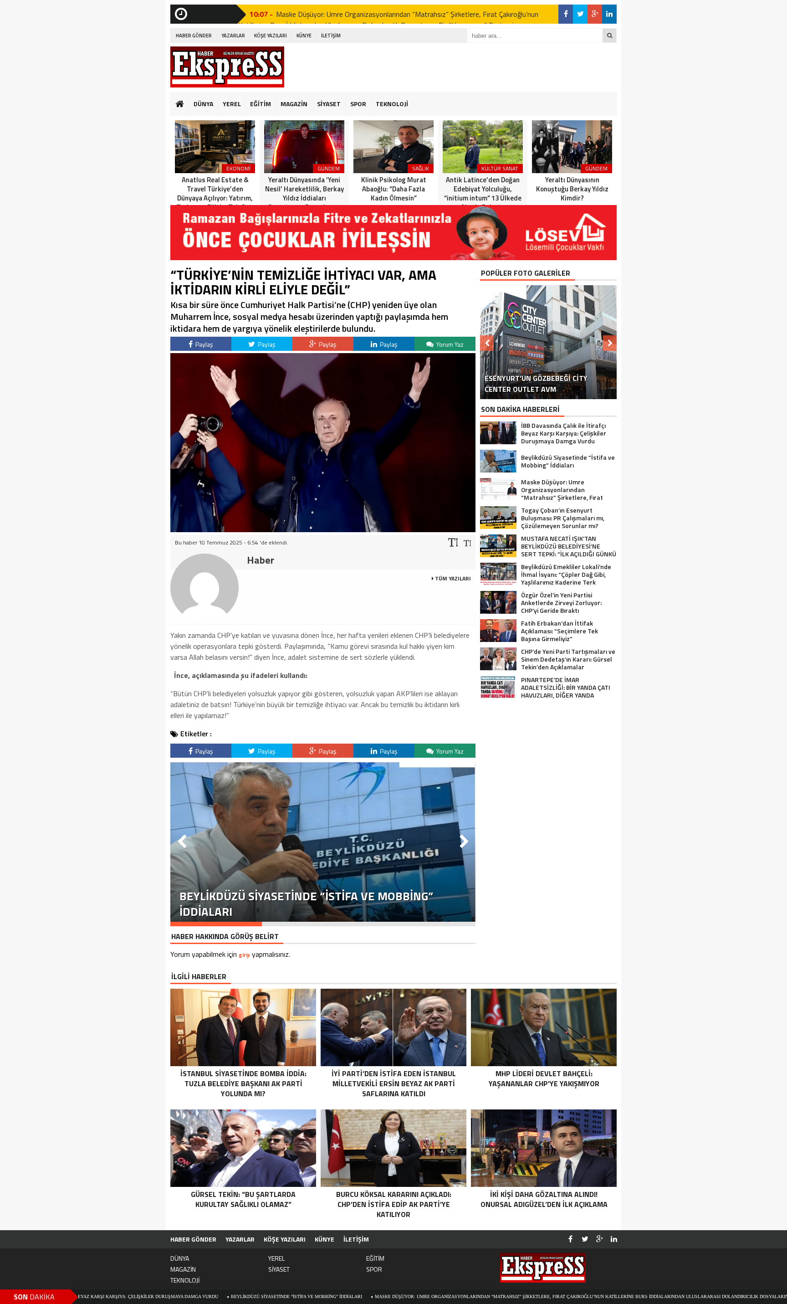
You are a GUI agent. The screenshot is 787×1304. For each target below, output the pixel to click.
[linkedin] (609, 14)
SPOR (358, 103)
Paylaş (203, 344)
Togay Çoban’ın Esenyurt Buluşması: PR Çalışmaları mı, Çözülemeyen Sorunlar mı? (399, 14)
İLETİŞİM (331, 35)
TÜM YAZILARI (452, 578)
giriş (244, 954)
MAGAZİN (294, 103)
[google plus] (595, 14)
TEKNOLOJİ (392, 103)
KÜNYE (304, 35)
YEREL (232, 103)
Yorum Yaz (449, 344)
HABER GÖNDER (194, 35)
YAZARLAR (233, 35)
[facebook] (565, 14)
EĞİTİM (260, 103)
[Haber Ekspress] (227, 66)
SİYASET (329, 103)
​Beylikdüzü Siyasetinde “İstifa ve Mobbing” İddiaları (220, 1296)
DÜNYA (203, 103)
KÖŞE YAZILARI (270, 35)
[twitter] (580, 14)
